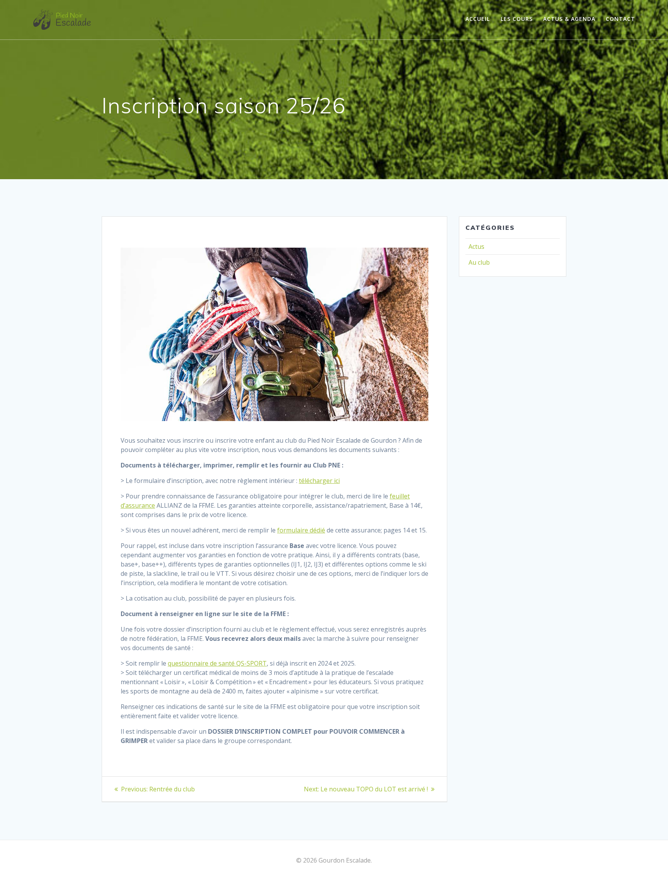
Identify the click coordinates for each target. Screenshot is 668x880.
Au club (479, 262)
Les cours (517, 18)
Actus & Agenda (569, 18)
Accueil (477, 18)
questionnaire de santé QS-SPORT (217, 663)
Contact (620, 18)
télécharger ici (319, 480)
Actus (476, 246)
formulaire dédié (301, 530)
